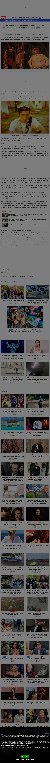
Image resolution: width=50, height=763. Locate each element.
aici (31, 740)
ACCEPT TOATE (25, 756)
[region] (25, 745)
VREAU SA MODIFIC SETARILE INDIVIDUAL (25, 759)
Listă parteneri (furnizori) (6, 753)
